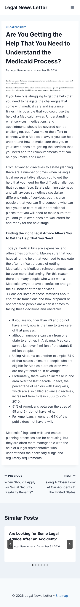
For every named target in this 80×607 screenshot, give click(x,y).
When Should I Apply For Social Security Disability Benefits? (19, 484)
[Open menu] (72, 7)
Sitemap (62, 595)
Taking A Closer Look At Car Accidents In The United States (60, 484)
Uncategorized (16, 27)
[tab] (32, 565)
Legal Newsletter (20, 70)
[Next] (70, 544)
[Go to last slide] (10, 544)
